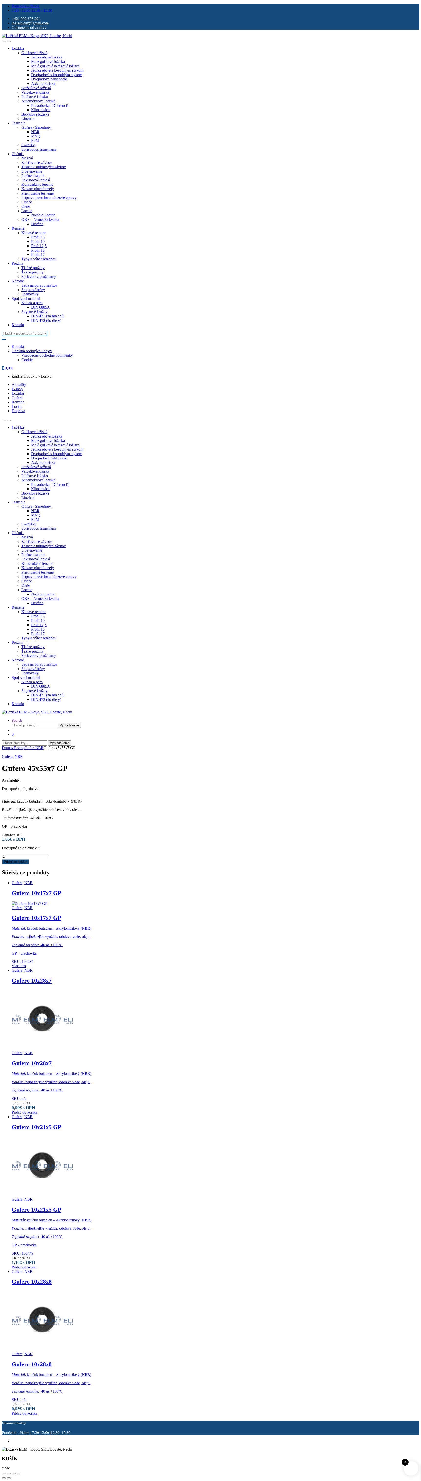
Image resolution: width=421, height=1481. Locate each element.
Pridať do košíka (15, 862)
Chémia (18, 154)
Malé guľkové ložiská (48, 61)
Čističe (26, 202)
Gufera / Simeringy (36, 127)
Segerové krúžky (34, 312)
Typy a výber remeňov (38, 259)
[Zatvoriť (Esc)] (18, 1473)
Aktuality (19, 384)
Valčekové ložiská (35, 92)
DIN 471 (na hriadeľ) (47, 316)
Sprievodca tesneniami (38, 149)
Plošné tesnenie (33, 176)
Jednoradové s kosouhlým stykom (57, 70)
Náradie (18, 281)
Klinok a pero (32, 303)
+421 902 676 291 (26, 19)
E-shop (17, 389)
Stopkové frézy (33, 290)
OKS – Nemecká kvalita (40, 219)
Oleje (25, 206)
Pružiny (18, 263)
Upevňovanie (31, 171)
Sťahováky (29, 294)
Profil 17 (38, 255)
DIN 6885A (40, 307)
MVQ (35, 136)
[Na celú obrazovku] (9, 1473)
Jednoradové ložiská (46, 57)
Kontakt (18, 325)
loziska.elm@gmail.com (30, 23)
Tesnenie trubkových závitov (43, 167)
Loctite (26, 211)
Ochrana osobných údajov (32, 351)
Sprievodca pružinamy (38, 276)
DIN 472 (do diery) (46, 320)
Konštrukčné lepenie (37, 184)
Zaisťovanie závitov (36, 162)
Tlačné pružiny (33, 268)
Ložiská (18, 48)
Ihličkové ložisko (34, 97)
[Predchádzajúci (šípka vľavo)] (4, 1478)
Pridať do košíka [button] (24, 1112)
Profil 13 (38, 250)
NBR (35, 132)
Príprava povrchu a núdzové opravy (49, 197)
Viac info (19, 966)
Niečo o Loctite (43, 215)
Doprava (18, 411)
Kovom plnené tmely (37, 189)
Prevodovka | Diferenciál (50, 105)
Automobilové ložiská (38, 101)
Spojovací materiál (26, 298)
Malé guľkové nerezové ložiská (55, 66)
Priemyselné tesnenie (37, 193)
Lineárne (28, 119)
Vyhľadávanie (69, 725)
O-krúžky (28, 145)
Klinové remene (33, 233)
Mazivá (27, 158)
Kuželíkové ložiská (36, 88)
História (37, 224)
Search (17, 720)
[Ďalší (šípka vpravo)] (9, 1478)
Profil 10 (38, 241)
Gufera (17, 398)
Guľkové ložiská (34, 53)
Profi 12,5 (39, 246)
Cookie (27, 360)
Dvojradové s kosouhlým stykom (56, 75)
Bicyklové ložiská (35, 114)
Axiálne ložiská (43, 83)
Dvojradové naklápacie (49, 79)
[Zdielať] (14, 1473)
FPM (35, 140)
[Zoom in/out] (4, 1473)
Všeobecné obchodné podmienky (47, 355)
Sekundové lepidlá (35, 180)
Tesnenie (18, 123)
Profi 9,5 (38, 237)
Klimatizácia (40, 110)
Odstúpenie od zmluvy (29, 27)
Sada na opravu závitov (39, 285)
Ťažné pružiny (32, 272)
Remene (18, 228)
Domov (8, 748)
